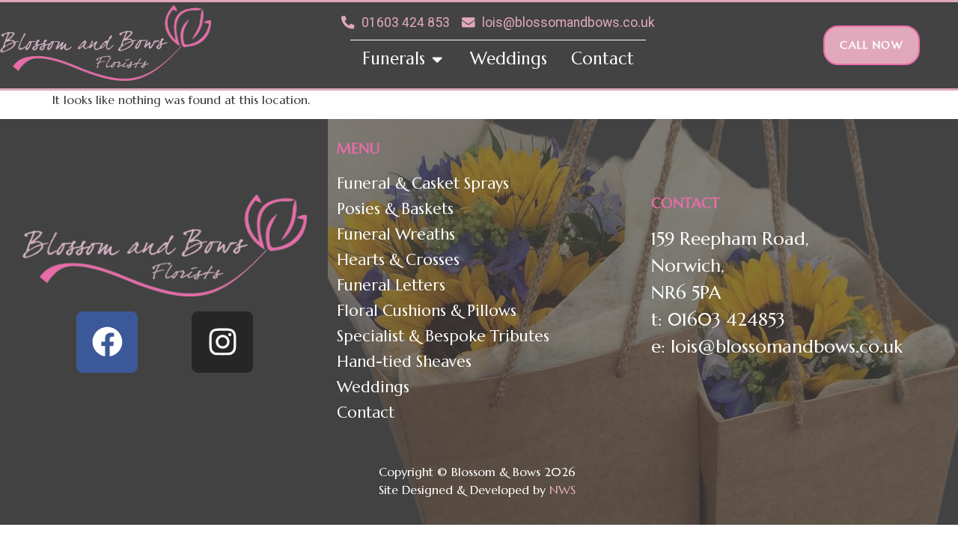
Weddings (373, 387)
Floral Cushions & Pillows (426, 310)
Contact (365, 412)
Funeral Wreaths (396, 234)
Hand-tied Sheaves (404, 361)
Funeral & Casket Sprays (423, 183)
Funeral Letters (391, 285)
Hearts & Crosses (398, 260)
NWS (564, 489)
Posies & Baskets (395, 209)
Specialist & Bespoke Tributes (443, 336)
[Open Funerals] (437, 59)
